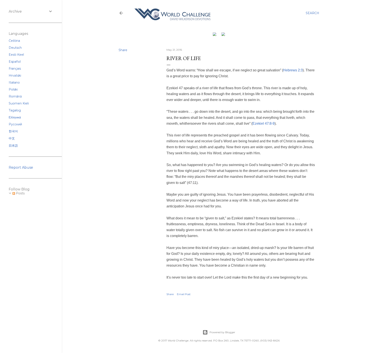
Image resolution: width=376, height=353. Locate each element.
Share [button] (123, 50)
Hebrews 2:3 (293, 70)
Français (15, 69)
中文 (12, 138)
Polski (13, 89)
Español (15, 62)
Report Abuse (21, 167)
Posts (20, 193)
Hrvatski (15, 75)
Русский (15, 124)
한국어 (13, 131)
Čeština (14, 41)
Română (15, 96)
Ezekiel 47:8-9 (263, 123)
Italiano (14, 82)
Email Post (184, 294)
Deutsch (15, 48)
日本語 (13, 146)
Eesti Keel (16, 55)
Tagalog (15, 110)
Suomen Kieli (19, 103)
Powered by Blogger (222, 332)
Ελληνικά (15, 117)
